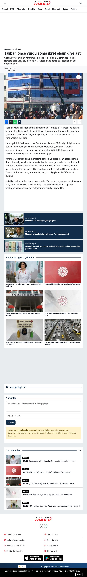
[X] (41, 526)
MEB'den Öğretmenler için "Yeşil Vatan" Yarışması (62, 284)
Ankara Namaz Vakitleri (16, 540)
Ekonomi (56, 9)
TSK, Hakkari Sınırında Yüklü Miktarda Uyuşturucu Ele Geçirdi (51, 506)
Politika (73, 9)
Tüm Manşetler (52, 545)
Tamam (79, 574)
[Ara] (81, 3)
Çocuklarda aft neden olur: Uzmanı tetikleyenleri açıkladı (49, 461)
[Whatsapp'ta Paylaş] (15, 122)
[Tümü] (80, 450)
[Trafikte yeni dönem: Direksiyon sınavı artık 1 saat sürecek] (63, 330)
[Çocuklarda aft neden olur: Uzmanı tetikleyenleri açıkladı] (24, 272)
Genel (47, 9)
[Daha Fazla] (19, 122)
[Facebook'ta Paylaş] (6, 122)
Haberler (8, 49)
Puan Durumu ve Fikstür (16, 545)
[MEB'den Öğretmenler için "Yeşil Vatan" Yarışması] (63, 272)
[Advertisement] (45, 30)
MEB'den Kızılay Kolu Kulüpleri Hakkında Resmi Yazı (47, 495)
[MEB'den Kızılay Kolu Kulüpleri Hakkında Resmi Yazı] (63, 301)
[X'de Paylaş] (11, 122)
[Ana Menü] (5, 3)
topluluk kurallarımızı (28, 430)
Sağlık (65, 9)
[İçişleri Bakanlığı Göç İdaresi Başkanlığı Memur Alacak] (24, 301)
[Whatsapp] (45, 526)
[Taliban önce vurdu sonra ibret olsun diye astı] (43, 96)
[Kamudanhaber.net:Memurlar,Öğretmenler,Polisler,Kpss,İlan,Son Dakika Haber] (42, 3)
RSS (23, 567)
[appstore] (33, 558)
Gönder (11, 422)
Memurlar (21, 9)
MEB (12, 9)
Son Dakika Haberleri (15, 551)
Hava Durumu (53, 534)
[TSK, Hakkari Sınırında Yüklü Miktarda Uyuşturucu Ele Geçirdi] (24, 330)
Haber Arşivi (52, 551)
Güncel (5, 9)
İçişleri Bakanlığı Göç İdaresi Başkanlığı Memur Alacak (49, 483)
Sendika (31, 9)
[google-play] (54, 558)
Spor (40, 9)
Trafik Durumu (52, 540)
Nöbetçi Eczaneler (14, 534)
